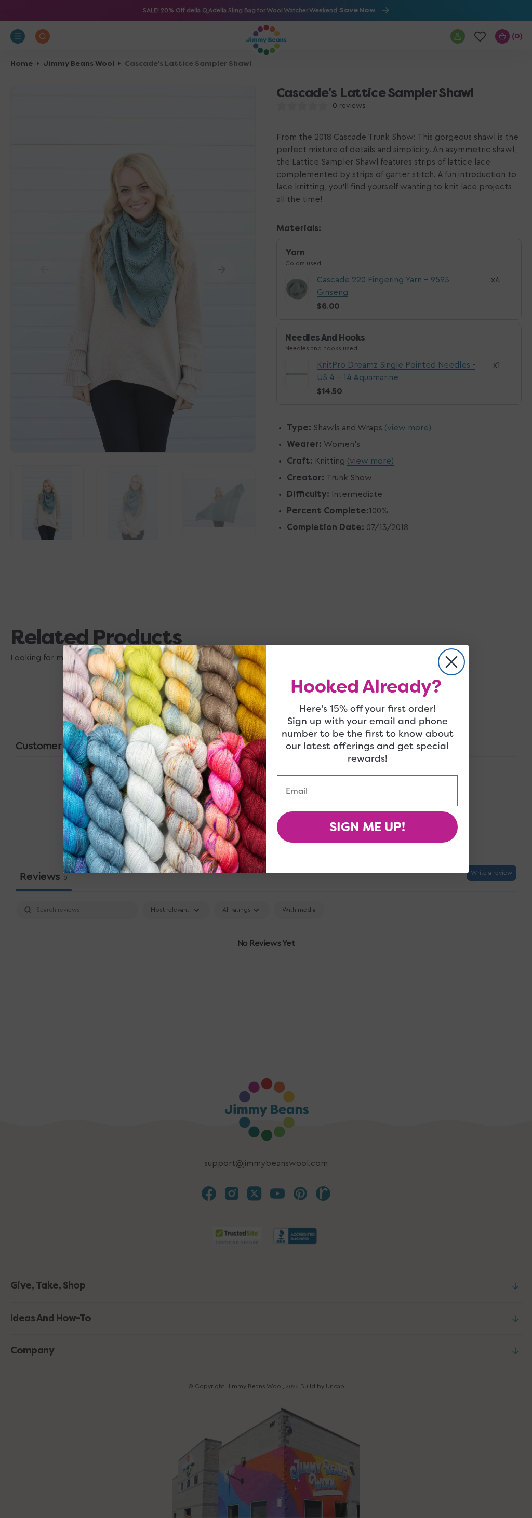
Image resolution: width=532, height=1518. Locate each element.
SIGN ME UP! (367, 827)
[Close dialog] (451, 662)
